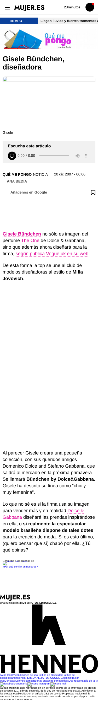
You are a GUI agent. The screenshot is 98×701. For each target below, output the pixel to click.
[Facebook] (13, 683)
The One (30, 240)
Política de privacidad (50, 675)
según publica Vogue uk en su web (52, 253)
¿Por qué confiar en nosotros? (20, 566)
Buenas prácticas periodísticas (51, 680)
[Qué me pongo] (49, 39)
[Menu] (7, 7)
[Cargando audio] (12, 156)
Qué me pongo (17, 174)
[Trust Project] (15, 561)
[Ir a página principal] (29, 8)
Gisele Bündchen (22, 234)
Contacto (10, 680)
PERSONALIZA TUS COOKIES (43, 678)
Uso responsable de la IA (83, 680)
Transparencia (17, 678)
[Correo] (58, 683)
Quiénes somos (24, 680)
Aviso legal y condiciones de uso (19, 675)
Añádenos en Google (28, 192)
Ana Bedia (17, 181)
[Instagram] (38, 683)
